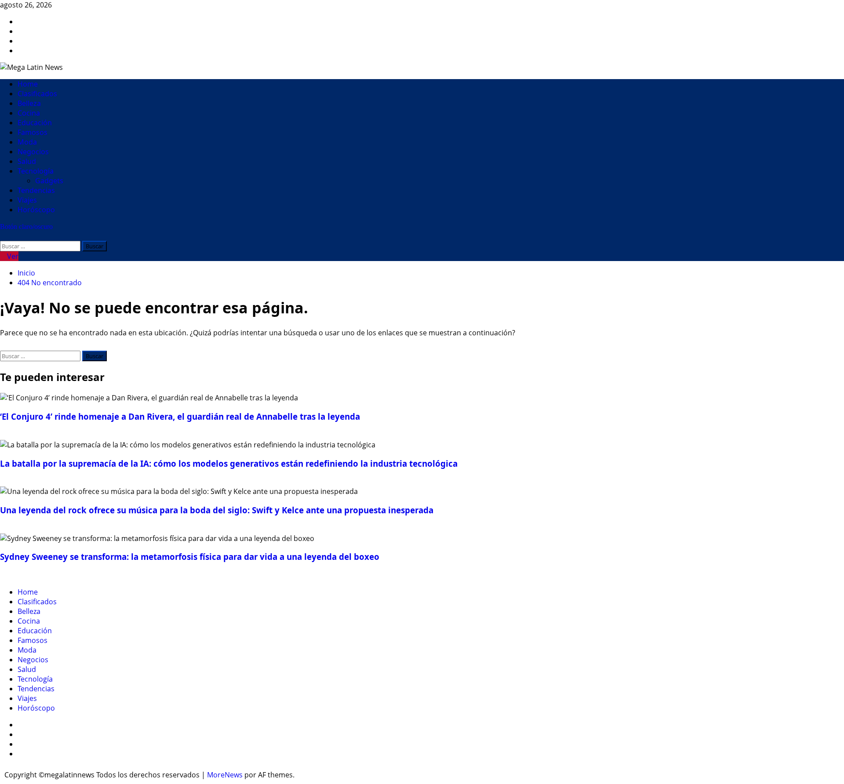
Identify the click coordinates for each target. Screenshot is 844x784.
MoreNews (225, 775)
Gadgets (49, 180)
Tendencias (36, 190)
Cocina (29, 113)
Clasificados (37, 93)
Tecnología (36, 171)
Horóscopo (36, 209)
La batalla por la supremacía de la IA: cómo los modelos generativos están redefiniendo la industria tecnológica (229, 463)
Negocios (33, 151)
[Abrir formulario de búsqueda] (2, 236)
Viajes (27, 200)
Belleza (29, 103)
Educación (35, 122)
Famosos (32, 132)
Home (28, 84)
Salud (27, 161)
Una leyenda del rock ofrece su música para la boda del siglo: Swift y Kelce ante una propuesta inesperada (216, 510)
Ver (11, 256)
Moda (27, 142)
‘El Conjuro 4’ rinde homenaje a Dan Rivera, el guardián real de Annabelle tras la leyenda (180, 416)
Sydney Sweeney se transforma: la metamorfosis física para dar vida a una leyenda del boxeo (189, 556)
